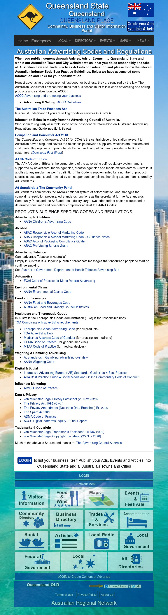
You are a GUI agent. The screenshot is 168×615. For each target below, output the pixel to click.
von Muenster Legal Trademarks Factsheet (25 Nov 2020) (64, 431)
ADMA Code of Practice (40, 416)
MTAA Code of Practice (40, 346)
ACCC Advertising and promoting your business (48, 95)
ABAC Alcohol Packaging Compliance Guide (54, 241)
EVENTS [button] (106, 40)
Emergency (41, 40)
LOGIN (25, 460)
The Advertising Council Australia (99, 442)
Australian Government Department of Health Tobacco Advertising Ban (70, 269)
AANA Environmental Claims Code (47, 291)
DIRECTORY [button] (84, 40)
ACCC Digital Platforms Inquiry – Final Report (55, 421)
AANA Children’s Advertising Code (47, 221)
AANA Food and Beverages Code (47, 302)
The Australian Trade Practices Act (41, 108)
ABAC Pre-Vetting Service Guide (46, 245)
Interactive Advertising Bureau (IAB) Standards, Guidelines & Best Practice (75, 372)
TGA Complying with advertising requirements (46, 322)
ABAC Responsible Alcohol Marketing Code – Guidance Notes (67, 237)
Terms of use (64, 594)
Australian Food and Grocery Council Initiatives (56, 307)
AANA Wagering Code (39, 361)
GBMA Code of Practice (40, 342)
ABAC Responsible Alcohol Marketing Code (54, 232)
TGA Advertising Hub (38, 333)
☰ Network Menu (84, 484)
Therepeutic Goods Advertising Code (49, 329)
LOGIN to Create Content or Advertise (84, 576)
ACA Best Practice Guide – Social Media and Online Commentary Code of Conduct (81, 377)
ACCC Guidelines (69, 102)
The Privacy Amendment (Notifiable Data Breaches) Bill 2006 (66, 407)
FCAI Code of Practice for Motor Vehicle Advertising (59, 280)
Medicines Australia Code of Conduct (49, 337)
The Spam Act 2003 (37, 412)
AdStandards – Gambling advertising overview (56, 357)
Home (23, 40)
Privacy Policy (86, 594)
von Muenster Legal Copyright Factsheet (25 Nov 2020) (62, 436)
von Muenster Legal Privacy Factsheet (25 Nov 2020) (61, 399)
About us (107, 594)
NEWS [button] (142, 40)
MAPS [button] (124, 40)
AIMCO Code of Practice (41, 388)
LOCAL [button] (63, 40)
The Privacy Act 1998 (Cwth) (43, 403)
